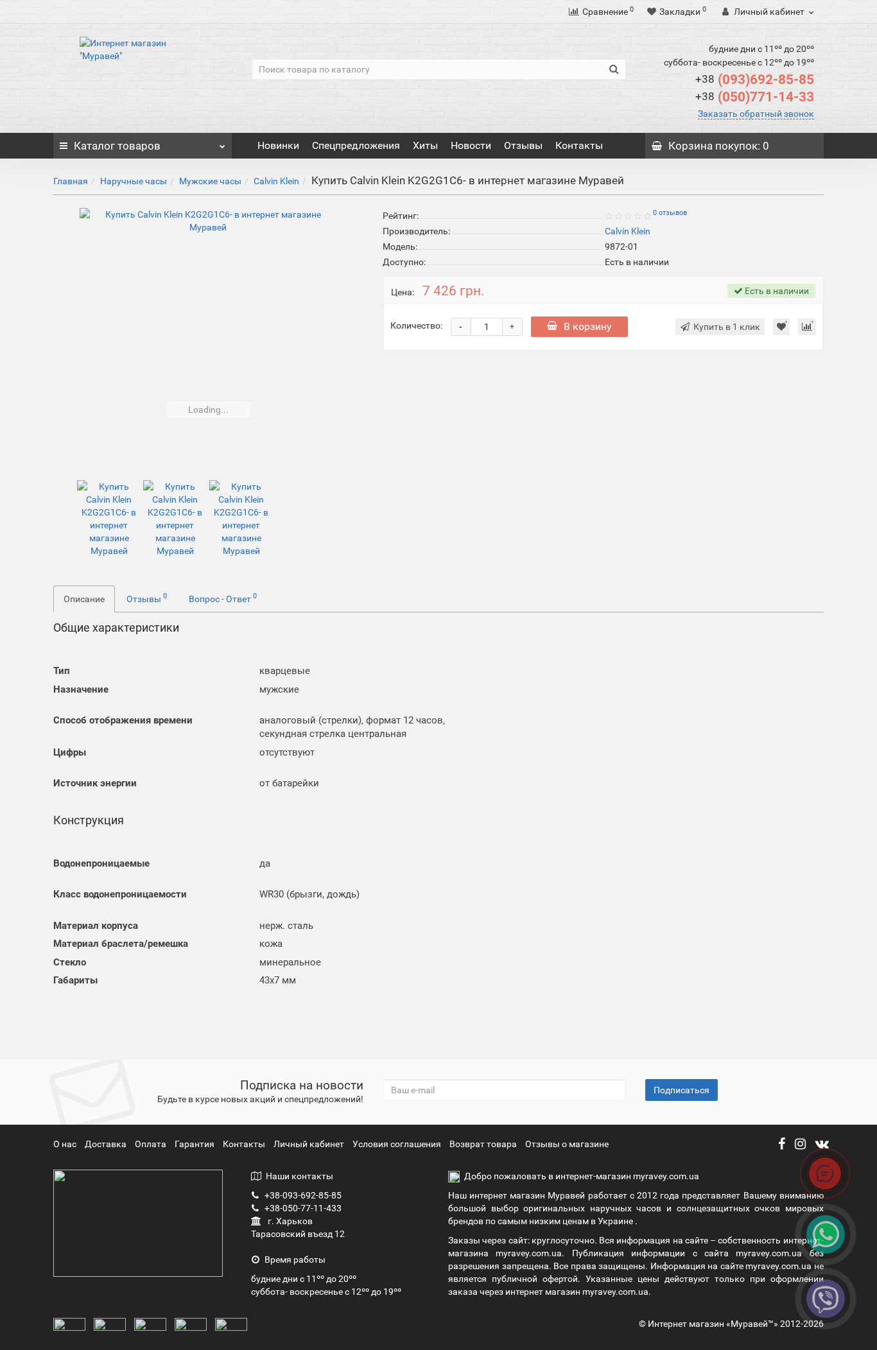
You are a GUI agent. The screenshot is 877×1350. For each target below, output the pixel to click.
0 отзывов (670, 213)
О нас (65, 1144)
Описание (84, 599)
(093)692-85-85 (754, 79)
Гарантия (195, 1144)
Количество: (416, 325)
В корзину (588, 326)
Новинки (278, 145)
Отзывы (523, 145)
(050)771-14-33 (754, 97)
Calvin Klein (276, 181)
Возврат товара (483, 1144)
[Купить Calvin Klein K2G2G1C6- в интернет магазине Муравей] (208, 336)
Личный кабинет (310, 1144)
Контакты (579, 145)
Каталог (117, 145)
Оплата (151, 1144)
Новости (471, 145)
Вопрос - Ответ (223, 597)
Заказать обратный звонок (756, 113)
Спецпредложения (356, 145)
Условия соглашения (396, 1144)
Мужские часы (210, 181)
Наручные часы (133, 181)
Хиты (425, 145)
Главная (70, 181)
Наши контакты (299, 1176)
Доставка (106, 1144)
